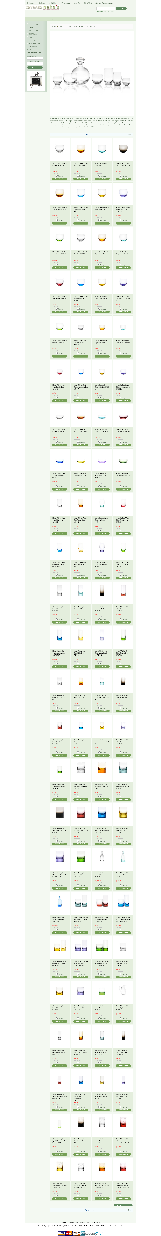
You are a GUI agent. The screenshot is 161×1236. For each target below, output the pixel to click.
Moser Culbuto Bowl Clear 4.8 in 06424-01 (58, 430)
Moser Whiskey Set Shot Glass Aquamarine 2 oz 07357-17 (102, 830)
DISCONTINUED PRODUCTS (33, 45)
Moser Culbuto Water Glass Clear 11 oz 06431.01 (58, 520)
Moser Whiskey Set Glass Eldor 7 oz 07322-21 (102, 742)
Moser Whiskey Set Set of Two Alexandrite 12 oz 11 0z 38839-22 (81, 963)
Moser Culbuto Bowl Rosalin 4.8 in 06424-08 (123, 430)
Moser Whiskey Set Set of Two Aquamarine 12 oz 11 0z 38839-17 (123, 919)
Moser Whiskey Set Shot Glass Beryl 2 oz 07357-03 (122, 786)
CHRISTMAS (32, 41)
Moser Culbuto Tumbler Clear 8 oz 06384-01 (81, 253)
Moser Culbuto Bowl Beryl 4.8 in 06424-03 (101, 430)
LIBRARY (32, 37)
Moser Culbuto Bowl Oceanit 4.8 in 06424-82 (123, 475)
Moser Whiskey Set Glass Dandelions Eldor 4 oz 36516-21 (59, 1185)
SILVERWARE (32, 31)
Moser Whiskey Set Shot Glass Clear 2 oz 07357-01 (80, 786)
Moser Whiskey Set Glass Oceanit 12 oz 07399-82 (101, 1008)
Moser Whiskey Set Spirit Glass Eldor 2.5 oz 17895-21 (101, 1096)
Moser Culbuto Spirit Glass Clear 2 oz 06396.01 (80, 343)
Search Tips (110, 11)
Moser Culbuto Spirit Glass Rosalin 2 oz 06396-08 (58, 387)
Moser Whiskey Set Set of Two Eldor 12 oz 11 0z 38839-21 (59, 963)
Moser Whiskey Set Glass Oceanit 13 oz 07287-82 (122, 653)
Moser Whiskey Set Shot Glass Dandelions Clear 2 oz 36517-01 (80, 1185)
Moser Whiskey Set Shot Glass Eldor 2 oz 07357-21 (122, 830)
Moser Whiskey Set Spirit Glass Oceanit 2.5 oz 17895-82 (58, 1141)
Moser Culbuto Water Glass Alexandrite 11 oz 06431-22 (101, 564)
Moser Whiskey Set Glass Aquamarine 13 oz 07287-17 (58, 653)
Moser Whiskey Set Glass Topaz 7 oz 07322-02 (79, 697)
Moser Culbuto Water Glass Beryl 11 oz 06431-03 (101, 520)
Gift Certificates (65, 3)
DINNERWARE (33, 24)
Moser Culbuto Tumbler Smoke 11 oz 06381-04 (123, 164)
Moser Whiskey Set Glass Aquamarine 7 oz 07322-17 (81, 742)
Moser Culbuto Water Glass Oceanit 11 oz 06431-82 (122, 564)
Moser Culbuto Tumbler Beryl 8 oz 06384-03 (123, 253)
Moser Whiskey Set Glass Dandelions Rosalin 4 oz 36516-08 (122, 1141)
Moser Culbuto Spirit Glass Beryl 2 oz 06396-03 (123, 343)
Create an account (107, 3)
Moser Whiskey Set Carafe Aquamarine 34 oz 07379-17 (59, 919)
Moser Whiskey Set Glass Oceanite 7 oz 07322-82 (58, 786)
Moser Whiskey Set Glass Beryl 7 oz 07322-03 (102, 697)
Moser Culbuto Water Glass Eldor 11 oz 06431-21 (80, 564)
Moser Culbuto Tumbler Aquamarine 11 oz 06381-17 (81, 210)
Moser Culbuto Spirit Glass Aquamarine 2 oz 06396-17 (81, 387)
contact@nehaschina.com (113, 1226)
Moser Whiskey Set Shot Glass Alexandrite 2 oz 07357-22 (59, 875)
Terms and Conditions (74, 1222)
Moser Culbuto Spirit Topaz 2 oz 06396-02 (101, 342)
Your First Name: (32, 56)
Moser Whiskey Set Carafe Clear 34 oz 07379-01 (101, 875)
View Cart (77, 3)
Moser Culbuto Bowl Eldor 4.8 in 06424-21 (80, 475)
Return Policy (86, 1222)
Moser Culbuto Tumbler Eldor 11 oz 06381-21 (102, 209)
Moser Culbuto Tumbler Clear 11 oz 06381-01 (59, 164)
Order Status (41, 3)
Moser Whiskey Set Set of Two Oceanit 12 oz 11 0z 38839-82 (102, 963)
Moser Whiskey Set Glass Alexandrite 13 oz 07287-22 (101, 653)
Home (54, 26)
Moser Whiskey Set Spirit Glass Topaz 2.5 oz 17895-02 (80, 1052)
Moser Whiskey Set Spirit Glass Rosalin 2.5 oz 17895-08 (59, 1096)
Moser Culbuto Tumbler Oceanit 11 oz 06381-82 (59, 253)
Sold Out (102, 444)
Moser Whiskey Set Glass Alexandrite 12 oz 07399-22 (80, 1008)
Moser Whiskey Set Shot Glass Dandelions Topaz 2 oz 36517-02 (102, 1185)
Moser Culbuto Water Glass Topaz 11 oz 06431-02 (80, 520)
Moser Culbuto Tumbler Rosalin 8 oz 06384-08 (59, 297)
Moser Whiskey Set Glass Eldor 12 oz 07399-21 (58, 1008)
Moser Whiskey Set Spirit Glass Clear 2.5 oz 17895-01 (58, 1052)
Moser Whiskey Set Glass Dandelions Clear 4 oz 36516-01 (102, 1141)
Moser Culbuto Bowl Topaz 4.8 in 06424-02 (80, 430)
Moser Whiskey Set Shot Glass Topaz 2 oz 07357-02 (101, 786)
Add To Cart (59, 178)
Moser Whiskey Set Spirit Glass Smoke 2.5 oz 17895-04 (123, 1052)
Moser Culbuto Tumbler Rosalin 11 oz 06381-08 (59, 209)
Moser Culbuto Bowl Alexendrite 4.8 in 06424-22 (101, 476)
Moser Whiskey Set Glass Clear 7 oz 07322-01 (59, 697)
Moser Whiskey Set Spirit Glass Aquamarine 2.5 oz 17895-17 (79, 1097)
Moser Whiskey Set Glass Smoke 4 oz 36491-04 (79, 1141)
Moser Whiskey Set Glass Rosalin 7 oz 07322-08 (58, 742)
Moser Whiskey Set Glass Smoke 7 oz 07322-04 (122, 697)
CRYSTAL (31, 27)
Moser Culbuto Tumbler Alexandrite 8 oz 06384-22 (123, 298)
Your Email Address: (33, 61)
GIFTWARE (32, 34)
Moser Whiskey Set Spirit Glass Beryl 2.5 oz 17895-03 (101, 1052)
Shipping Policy (96, 1222)
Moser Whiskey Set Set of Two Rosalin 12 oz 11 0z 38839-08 (102, 919)
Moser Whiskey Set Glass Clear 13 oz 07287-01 (58, 609)
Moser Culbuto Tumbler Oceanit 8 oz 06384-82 (59, 342)
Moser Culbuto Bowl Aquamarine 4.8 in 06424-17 (58, 476)
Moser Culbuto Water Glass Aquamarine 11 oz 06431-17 (58, 564)
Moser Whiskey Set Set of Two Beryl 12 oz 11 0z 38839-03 (81, 919)
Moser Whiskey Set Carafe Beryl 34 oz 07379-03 (122, 875)
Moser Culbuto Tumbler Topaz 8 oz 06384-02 (102, 253)
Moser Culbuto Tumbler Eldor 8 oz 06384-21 (102, 297)
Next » (130, 134)
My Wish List (53, 3)
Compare (60, 176)
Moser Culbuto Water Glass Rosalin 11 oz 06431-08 (122, 520)
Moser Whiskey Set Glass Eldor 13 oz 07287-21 (79, 653)
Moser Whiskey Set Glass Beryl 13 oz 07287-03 (79, 609)
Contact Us (63, 1222)
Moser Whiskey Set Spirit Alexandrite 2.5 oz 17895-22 (122, 1096)
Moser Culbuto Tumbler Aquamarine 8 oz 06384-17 (81, 298)
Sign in (97, 3)
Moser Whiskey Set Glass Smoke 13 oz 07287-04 (101, 609)
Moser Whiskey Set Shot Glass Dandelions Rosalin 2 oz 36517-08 (123, 1185)
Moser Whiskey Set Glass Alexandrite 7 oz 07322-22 (123, 742)
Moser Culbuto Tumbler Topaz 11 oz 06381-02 (81, 164)
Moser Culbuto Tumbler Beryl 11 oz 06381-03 (102, 164)
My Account (30, 3)
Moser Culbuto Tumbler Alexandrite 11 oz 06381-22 (123, 210)
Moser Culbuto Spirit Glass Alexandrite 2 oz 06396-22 (123, 387)
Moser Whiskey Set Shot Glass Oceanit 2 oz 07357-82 (80, 875)
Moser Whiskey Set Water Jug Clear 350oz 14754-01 (123, 1008)
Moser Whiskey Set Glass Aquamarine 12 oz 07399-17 (122, 963)
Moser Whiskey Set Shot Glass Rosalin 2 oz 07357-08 (81, 830)
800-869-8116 (88, 3)
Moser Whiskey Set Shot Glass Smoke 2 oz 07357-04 (59, 830)
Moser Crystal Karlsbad (75, 26)
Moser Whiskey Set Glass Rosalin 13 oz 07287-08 (122, 609)
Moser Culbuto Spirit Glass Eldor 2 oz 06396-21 (102, 387)
